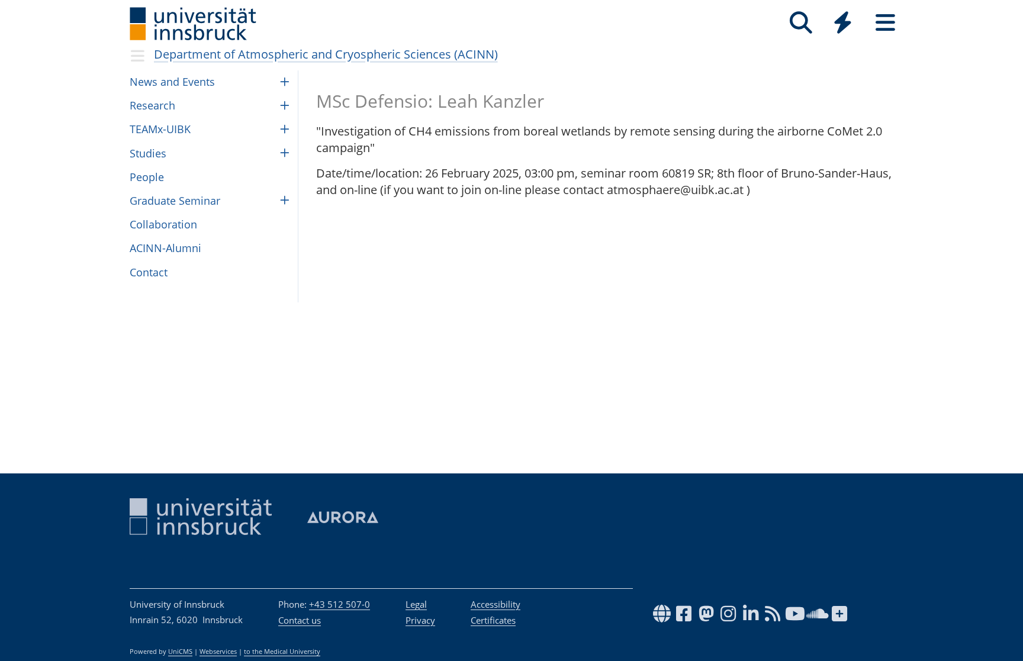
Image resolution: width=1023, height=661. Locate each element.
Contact (149, 272)
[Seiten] (885, 23)
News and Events (172, 82)
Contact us (299, 620)
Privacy (420, 620)
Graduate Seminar (175, 201)
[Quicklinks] (843, 23)
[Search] (801, 23)
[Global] (843, 24)
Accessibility (495, 604)
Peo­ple (147, 177)
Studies (148, 153)
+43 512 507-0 (339, 604)
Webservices (218, 651)
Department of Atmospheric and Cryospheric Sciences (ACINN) (326, 54)
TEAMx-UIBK (160, 129)
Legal (416, 604)
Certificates (493, 620)
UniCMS (180, 651)
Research (152, 105)
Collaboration (163, 224)
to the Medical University (282, 651)
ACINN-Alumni (165, 248)
